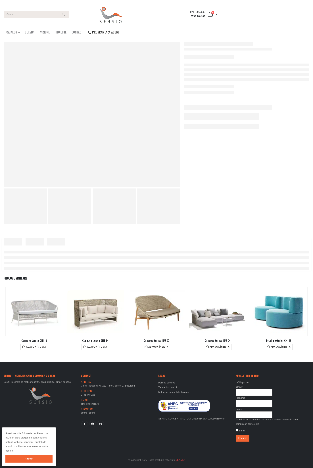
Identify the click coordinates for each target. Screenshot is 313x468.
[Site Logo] (110, 14)
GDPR (239, 419)
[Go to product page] (34, 311)
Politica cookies (166, 382)
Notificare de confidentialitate (173, 392)
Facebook (84, 424)
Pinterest (92, 424)
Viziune (45, 32)
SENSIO (180, 460)
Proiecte (61, 32)
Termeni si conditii (167, 387)
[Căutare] (63, 14)
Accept (29, 458)
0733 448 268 (198, 16)
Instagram (100, 424)
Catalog (11, 32)
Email (239, 386)
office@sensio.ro (90, 403)
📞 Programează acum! (103, 32)
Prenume (240, 397)
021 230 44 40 (197, 12)
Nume (239, 409)
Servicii (30, 32)
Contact (77, 32)
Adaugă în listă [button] (36, 346)
